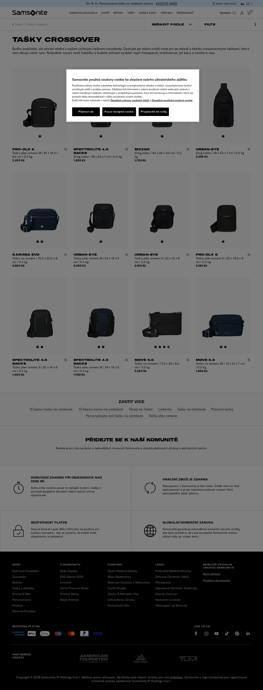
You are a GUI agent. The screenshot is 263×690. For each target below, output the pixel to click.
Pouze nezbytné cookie (119, 111)
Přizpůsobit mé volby (154, 111)
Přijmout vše (86, 111)
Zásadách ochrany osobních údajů (129, 100)
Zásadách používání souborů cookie (172, 100)
